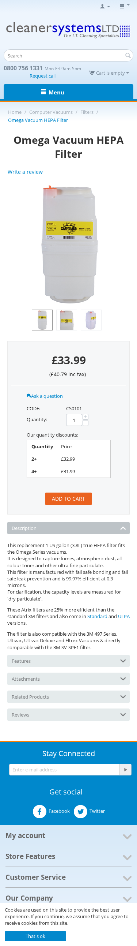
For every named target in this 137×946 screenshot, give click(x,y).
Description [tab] (24, 528)
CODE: (33, 408)
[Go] (125, 769)
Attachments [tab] (26, 679)
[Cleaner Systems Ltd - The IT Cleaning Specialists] (68, 29)
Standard (97, 616)
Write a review (25, 171)
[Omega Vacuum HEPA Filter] (68, 244)
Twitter (97, 811)
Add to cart (68, 498)
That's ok (35, 936)
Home (15, 112)
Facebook (59, 811)
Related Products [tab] (30, 696)
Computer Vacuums (51, 112)
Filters (87, 112)
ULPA (124, 616)
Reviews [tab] (20, 714)
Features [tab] (21, 661)
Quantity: (37, 419)
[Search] (128, 56)
